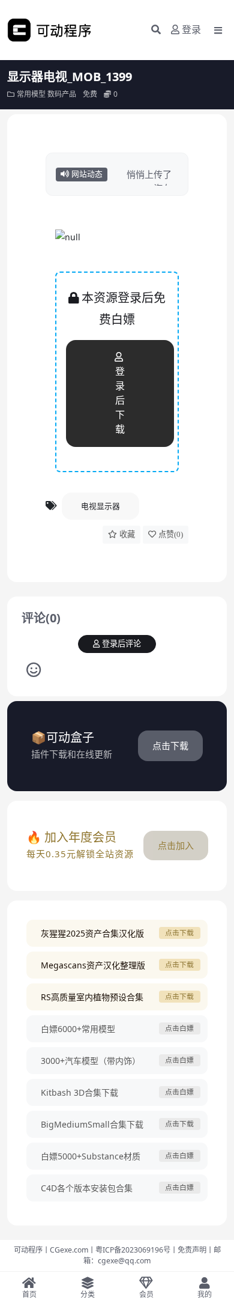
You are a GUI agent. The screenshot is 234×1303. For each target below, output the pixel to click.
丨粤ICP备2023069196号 (129, 1250)
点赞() (170, 534)
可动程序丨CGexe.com (51, 1250)
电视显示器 (100, 505)
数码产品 (61, 94)
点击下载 (170, 746)
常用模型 (31, 94)
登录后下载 (120, 400)
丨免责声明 (188, 1250)
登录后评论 (121, 643)
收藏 (127, 534)
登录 (191, 30)
